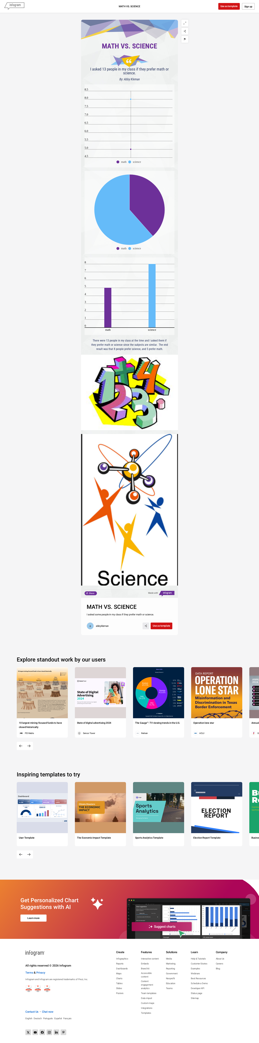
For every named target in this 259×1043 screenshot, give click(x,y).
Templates (146, 1013)
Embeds (145, 963)
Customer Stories (199, 963)
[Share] (184, 31)
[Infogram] (14, 6)
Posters (120, 993)
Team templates (148, 993)
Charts (119, 978)
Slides (119, 988)
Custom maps (147, 1003)
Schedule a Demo (199, 983)
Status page (196, 993)
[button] (122, 162)
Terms (29, 972)
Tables (119, 983)
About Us (220, 958)
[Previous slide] (20, 746)
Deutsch (38, 1018)
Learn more (33, 918)
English (28, 1018)
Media (169, 958)
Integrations (146, 1008)
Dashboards (122, 968)
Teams (169, 988)
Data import (146, 998)
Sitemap (195, 998)
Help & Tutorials (198, 958)
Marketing (170, 963)
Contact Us (31, 1011)
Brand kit (145, 968)
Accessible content (146, 975)
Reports (120, 963)
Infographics (122, 958)
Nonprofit (170, 978)
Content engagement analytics (147, 985)
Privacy (40, 972)
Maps (119, 973)
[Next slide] (29, 746)
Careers (219, 963)
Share (91, 593)
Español (58, 1018)
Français (67, 1018)
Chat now (47, 1011)
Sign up (248, 6)
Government (172, 973)
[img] (147, 205)
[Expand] (184, 23)
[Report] (184, 39)
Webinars (195, 973)
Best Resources (198, 978)
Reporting (170, 968)
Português (48, 1018)
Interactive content (150, 958)
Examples (195, 968)
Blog (218, 968)
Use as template (229, 6)
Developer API (197, 988)
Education (170, 983)
